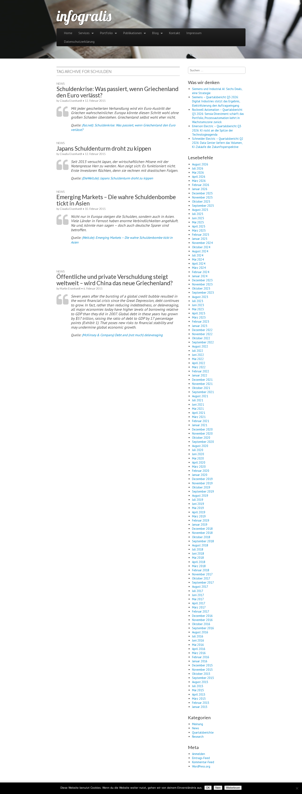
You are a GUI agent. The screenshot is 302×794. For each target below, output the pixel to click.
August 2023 (200, 297)
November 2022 (202, 334)
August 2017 (200, 587)
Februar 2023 (200, 321)
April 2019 (198, 512)
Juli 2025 (197, 214)
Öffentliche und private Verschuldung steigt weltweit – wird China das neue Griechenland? (114, 279)
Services (84, 33)
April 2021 (198, 413)
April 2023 (198, 313)
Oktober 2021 (201, 388)
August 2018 (200, 545)
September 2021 (203, 392)
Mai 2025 (198, 222)
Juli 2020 (197, 450)
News (60, 83)
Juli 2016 (197, 636)
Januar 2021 (199, 425)
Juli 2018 (197, 549)
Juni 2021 (198, 404)
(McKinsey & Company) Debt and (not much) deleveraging (122, 335)
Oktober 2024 (201, 247)
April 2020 (198, 462)
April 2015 (198, 694)
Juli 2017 (197, 591)
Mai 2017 (198, 599)
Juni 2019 (198, 504)
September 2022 (203, 342)
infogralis (84, 16)
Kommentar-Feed (203, 762)
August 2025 (200, 210)
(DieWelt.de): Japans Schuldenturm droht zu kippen (117, 178)
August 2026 (200, 164)
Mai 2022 (198, 359)
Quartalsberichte (203, 732)
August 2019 (200, 495)
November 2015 (202, 670)
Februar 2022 (200, 371)
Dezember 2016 (202, 616)
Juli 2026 (197, 168)
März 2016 (199, 653)
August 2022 (200, 346)
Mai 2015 (198, 690)
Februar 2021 (200, 421)
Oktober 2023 (201, 288)
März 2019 (199, 516)
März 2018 (199, 566)
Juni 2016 (198, 640)
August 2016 (200, 632)
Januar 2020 (199, 475)
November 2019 (202, 483)
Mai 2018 (198, 558)
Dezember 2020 (202, 429)
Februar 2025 (200, 235)
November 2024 (202, 243)
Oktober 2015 (201, 674)
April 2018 (198, 562)
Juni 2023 (198, 305)
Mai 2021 (198, 409)
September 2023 (203, 292)
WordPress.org (201, 766)
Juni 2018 (198, 553)
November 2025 (202, 197)
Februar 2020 (200, 471)
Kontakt (174, 33)
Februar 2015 (200, 703)
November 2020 (202, 433)
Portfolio (106, 33)
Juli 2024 (197, 255)
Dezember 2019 (202, 479)
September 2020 (203, 442)
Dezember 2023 (202, 280)
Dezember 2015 (202, 665)
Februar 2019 (200, 520)
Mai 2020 (198, 458)
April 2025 (198, 226)
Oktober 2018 (201, 537)
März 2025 (199, 230)
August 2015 (200, 682)
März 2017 (199, 607)
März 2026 (199, 181)
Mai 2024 (198, 259)
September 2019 (203, 491)
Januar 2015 (199, 707)
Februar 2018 (200, 570)
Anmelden (198, 754)
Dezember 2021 (202, 380)
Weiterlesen (233, 787)
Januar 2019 (199, 524)
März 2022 (199, 367)
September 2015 (203, 678)
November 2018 (202, 533)
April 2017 (198, 603)
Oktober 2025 (201, 201)
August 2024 (200, 251)
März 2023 (199, 317)
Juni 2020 (198, 454)
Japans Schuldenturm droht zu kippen (103, 148)
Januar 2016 (199, 661)
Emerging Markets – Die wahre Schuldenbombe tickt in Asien (116, 200)
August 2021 (200, 396)
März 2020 (199, 467)
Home (68, 33)
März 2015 (199, 699)
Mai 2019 (198, 508)
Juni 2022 (198, 355)
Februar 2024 (200, 272)
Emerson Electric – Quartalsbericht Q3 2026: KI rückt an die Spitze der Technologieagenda (216, 130)
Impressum (194, 33)
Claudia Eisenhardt (71, 100)
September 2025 (203, 206)
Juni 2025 (198, 218)
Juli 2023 (197, 301)
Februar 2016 (200, 657)
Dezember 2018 (202, 529)
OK (208, 787)
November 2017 (202, 574)
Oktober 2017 (201, 578)
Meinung (197, 724)
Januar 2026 (199, 189)
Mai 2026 (198, 172)
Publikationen (132, 33)
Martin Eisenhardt (70, 288)
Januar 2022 (199, 375)
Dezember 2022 (202, 330)
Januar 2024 (199, 276)
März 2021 (199, 417)
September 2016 (203, 628)
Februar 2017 (200, 611)
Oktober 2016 (201, 624)
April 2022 (198, 363)
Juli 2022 (197, 351)
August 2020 (200, 446)
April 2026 (198, 177)
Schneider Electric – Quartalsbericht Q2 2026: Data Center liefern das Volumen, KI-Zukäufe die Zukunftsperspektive (217, 143)
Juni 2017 (198, 595)
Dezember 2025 (202, 193)
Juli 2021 (197, 400)
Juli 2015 (197, 686)
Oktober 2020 (201, 438)
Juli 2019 (197, 500)
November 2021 (202, 384)
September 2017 (203, 582)
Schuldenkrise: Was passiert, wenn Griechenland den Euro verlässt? (117, 92)
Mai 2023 (198, 309)
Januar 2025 (199, 239)
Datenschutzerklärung (79, 41)
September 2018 (203, 541)
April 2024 (198, 263)
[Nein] (297, 788)
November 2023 (202, 284)
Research (198, 737)
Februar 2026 (200, 185)
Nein (218, 787)
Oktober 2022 (201, 338)
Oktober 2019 (201, 487)
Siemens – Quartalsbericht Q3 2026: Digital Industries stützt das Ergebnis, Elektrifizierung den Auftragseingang (216, 101)
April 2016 (198, 649)
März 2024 (199, 268)
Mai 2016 (198, 645)
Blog (155, 33)
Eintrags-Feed (201, 758)
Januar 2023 (199, 326)
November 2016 (202, 620)
